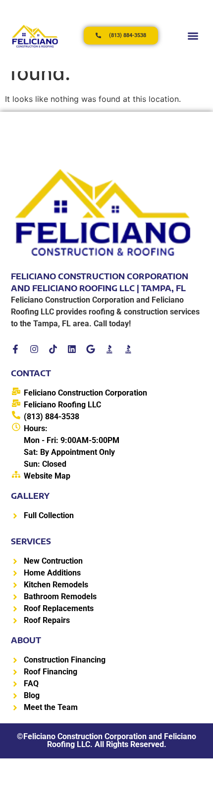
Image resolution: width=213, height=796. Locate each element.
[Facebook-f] (15, 349)
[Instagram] (34, 349)
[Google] (90, 349)
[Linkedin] (71, 349)
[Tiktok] (53, 349)
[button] (193, 35)
